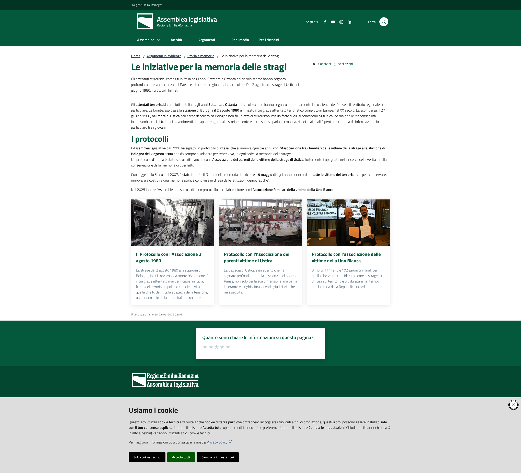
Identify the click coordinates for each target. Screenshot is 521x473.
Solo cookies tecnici (147, 457)
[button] (384, 22)
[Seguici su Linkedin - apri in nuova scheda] (348, 21)
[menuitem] (149, 40)
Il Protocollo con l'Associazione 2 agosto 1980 (168, 257)
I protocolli (150, 139)
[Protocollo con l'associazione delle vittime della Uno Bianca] (348, 222)
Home (135, 56)
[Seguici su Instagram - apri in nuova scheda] (340, 21)
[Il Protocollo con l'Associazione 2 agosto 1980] (172, 222)
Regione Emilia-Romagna (147, 5)
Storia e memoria (200, 56)
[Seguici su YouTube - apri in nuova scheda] (331, 21)
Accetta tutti (181, 457)
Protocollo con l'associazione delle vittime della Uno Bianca (346, 257)
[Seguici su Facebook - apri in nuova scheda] (323, 21)
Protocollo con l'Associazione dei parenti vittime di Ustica (256, 257)
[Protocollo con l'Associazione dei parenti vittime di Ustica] (260, 222)
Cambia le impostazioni (217, 457)
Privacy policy (217, 442)
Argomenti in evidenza (164, 56)
